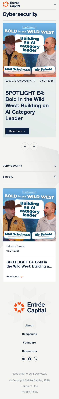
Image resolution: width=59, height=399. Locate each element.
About (29, 326)
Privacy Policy (29, 392)
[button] (25, 146)
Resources (29, 351)
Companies (29, 334)
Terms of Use (29, 386)
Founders (29, 343)
